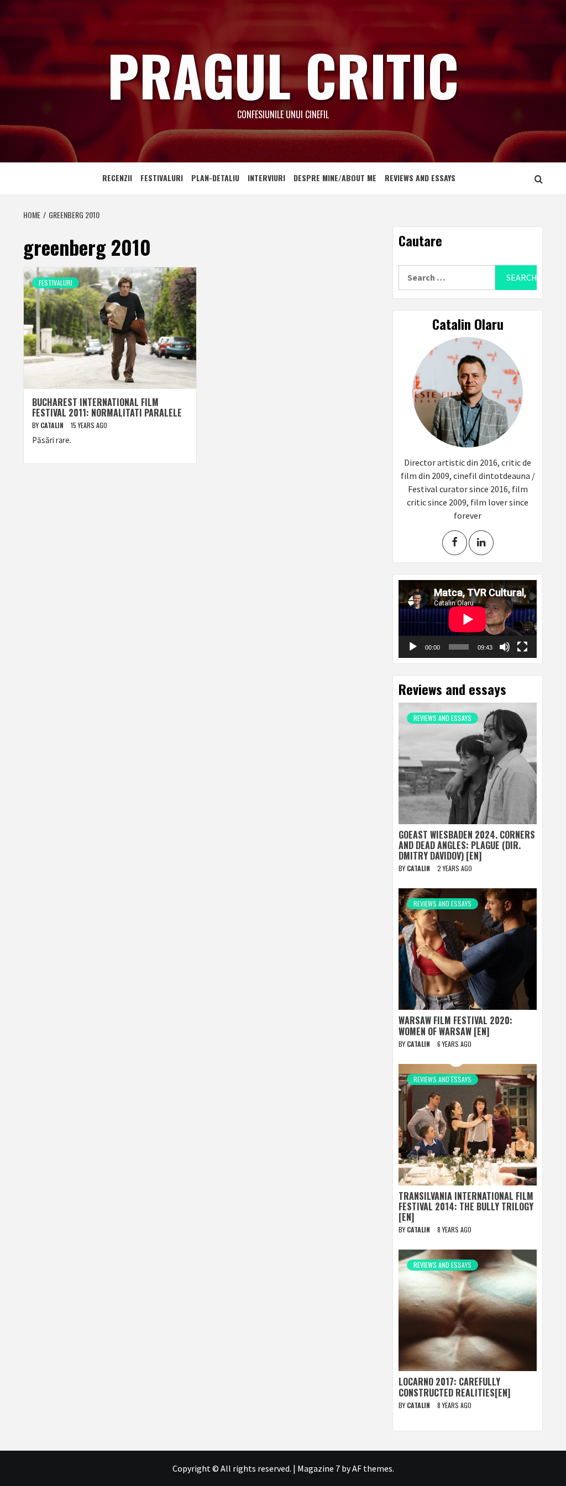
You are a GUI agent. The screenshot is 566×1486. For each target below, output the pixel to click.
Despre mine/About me (335, 177)
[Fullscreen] (522, 646)
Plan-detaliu (215, 177)
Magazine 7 (318, 1468)
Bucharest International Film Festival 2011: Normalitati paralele (107, 407)
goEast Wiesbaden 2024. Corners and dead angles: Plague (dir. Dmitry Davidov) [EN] (467, 845)
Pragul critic (283, 74)
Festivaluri (161, 177)
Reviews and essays (420, 177)
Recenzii (117, 177)
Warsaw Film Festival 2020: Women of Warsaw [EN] (455, 1025)
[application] (468, 619)
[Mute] (504, 646)
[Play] (412, 646)
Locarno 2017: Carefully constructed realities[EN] (454, 1387)
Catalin (52, 425)
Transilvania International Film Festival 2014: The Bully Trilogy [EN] (466, 1206)
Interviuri (266, 177)
